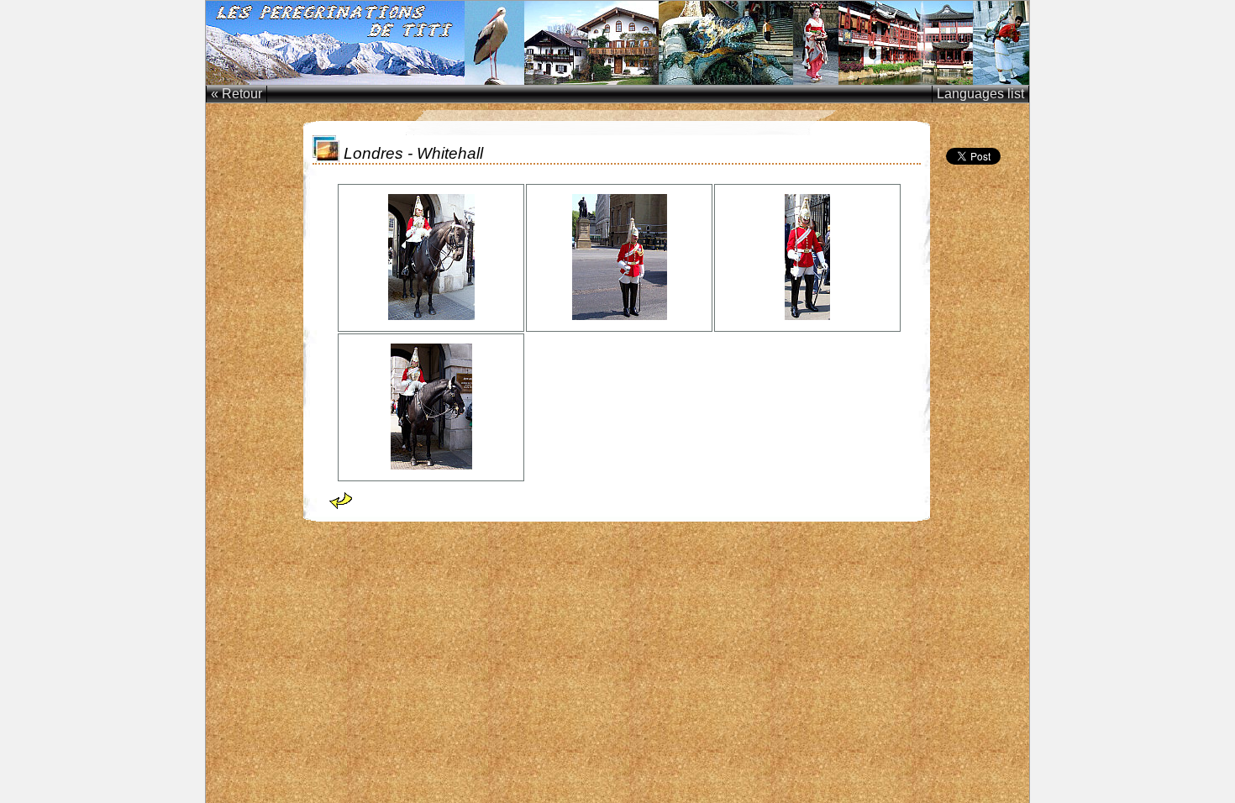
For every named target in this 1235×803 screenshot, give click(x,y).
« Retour (236, 94)
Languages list (980, 94)
